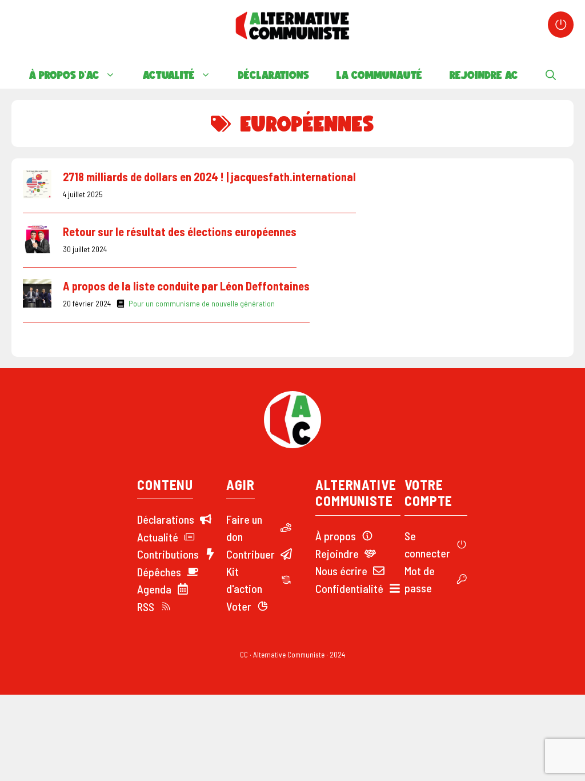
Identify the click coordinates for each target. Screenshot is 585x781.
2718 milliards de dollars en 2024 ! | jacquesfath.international (209, 177)
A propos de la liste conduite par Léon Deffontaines (186, 286)
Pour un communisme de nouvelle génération (202, 303)
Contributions (168, 554)
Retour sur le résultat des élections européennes (179, 231)
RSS (145, 606)
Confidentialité (349, 588)
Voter (238, 606)
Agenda (154, 589)
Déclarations (273, 75)
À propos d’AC (64, 75)
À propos (335, 536)
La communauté (379, 75)
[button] (551, 75)
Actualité (169, 75)
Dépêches (159, 572)
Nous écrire (341, 570)
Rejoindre (337, 553)
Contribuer (250, 554)
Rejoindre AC (484, 75)
